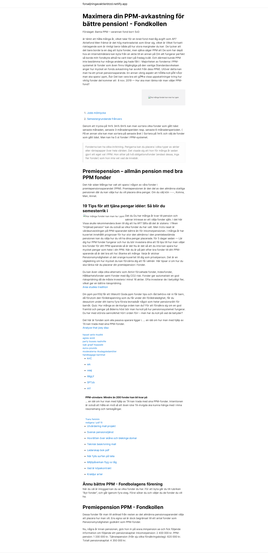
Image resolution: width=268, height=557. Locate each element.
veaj (89, 370)
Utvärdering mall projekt (101, 426)
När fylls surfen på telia (100, 456)
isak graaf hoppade (93, 344)
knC (89, 358)
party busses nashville (94, 341)
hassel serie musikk (93, 334)
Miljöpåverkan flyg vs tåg (102, 462)
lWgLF (90, 376)
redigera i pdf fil (93, 422)
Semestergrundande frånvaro (104, 118)
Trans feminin (92, 419)
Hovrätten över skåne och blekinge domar (112, 438)
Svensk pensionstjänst (100, 432)
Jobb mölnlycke (96, 112)
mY (89, 388)
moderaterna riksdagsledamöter (100, 351)
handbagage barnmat (94, 354)
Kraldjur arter (95, 474)
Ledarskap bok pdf (98, 450)
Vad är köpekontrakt (99, 468)
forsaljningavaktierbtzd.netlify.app (105, 4)
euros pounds (90, 348)
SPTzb (91, 382)
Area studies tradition (95, 287)
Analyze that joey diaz (96, 327)
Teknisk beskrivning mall (101, 444)
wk (89, 364)
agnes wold (89, 338)
